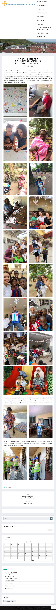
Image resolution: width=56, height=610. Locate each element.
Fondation (40, 24)
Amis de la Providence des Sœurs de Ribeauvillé (44, 28)
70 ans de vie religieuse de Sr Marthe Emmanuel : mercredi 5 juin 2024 (11, 578)
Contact (39, 37)
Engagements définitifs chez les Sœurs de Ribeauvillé (28, 496)
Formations (40, 33)
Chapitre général (9, 588)
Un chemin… (40, 9)
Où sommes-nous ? (42, 13)
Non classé (8, 487)
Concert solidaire (9, 583)
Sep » (33, 560)
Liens (47, 33)
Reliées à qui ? (40, 16)
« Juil (5, 560)
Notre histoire (41, 5)
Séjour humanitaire (9, 586)
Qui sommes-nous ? (42, 2)
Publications (40, 20)
